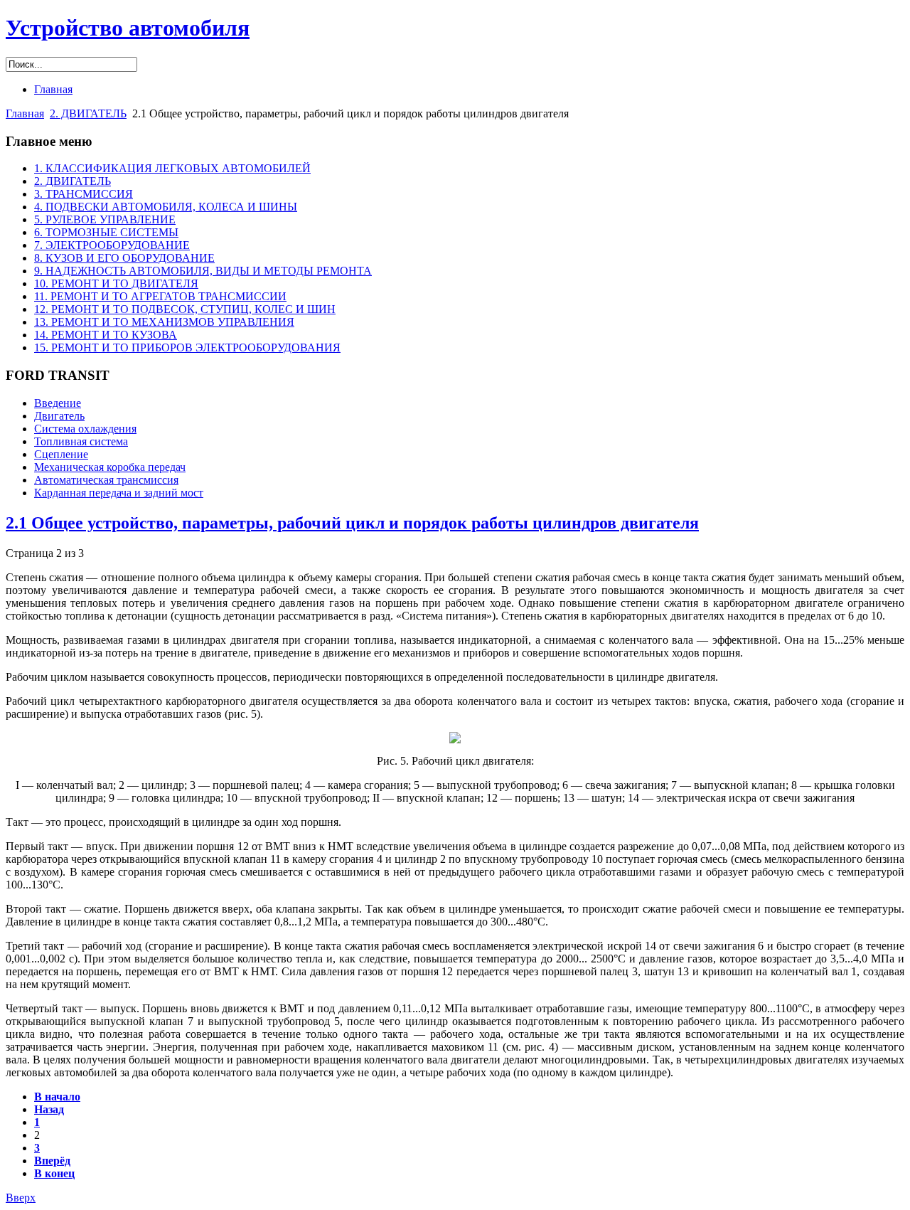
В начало (57, 1096)
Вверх (21, 1198)
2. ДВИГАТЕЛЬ (88, 113)
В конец (54, 1173)
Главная (25, 113)
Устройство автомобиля (128, 28)
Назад (49, 1109)
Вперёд (52, 1161)
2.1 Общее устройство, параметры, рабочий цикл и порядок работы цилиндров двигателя (352, 523)
